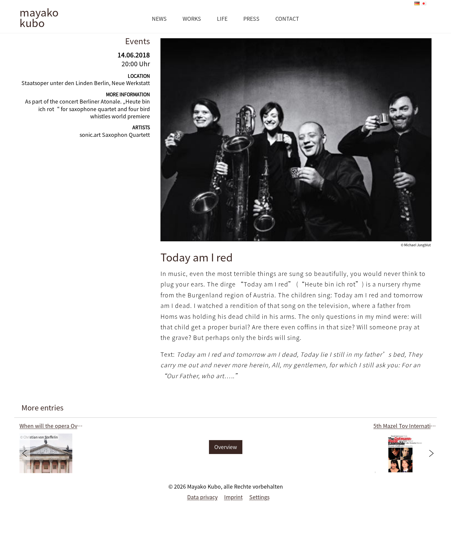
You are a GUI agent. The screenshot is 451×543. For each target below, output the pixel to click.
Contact (287, 18)
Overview (225, 447)
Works (192, 18)
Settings (259, 497)
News (159, 18)
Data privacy (202, 497)
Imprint (233, 497)
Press (251, 18)
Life (222, 18)
